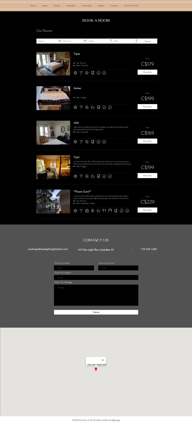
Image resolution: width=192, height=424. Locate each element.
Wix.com (116, 420)
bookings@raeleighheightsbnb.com (48, 249)
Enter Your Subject (62, 273)
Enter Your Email (106, 263)
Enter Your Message (63, 282)
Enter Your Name (62, 263)
